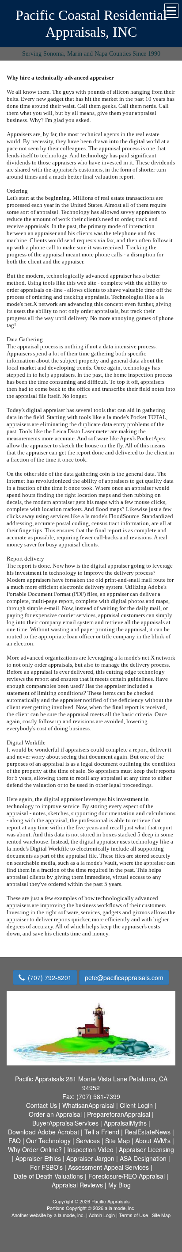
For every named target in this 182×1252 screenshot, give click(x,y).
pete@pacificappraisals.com (124, 977)
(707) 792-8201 (50, 977)
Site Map (161, 1214)
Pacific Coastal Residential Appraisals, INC (91, 23)
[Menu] (171, 11)
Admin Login (102, 1214)
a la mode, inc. (69, 1214)
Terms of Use (133, 1214)
